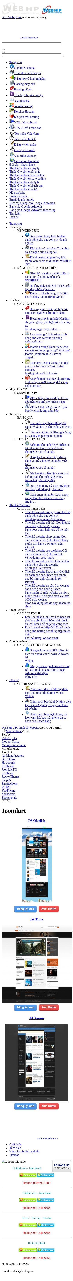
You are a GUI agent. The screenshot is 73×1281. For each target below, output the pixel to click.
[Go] (3, 49)
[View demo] (48, 911)
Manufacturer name (14, 745)
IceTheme (8, 766)
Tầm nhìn (15, 1148)
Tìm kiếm (15, 213)
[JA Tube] (37, 1001)
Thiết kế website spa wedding (27, 178)
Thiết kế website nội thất (24, 171)
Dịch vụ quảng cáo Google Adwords (32, 203)
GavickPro (8, 759)
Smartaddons (10, 783)
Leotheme (8, 773)
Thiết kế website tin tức (23, 189)
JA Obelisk (36, 821)
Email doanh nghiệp (21, 199)
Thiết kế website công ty (24, 168)
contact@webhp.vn (29, 37)
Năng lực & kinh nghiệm (24, 1151)
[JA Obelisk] (37, 903)
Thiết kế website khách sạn (26, 185)
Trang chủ (15, 62)
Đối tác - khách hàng (22, 164)
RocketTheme (10, 776)
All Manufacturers (13, 755)
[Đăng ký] (25, 911)
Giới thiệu (15, 1144)
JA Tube (36, 919)
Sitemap (14, 1155)
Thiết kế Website (19, 505)
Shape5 (6, 780)
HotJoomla (8, 762)
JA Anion (36, 1018)
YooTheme (8, 790)
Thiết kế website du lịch (24, 182)
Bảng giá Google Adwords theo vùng (32, 210)
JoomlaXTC (9, 769)
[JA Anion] (36, 1100)
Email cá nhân (18, 196)
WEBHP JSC (10, 727)
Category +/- (9, 738)
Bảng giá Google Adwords (25, 206)
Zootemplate (9, 797)
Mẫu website (17, 192)
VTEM (6, 787)
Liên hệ (14, 217)
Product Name (10, 741)
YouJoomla (8, 794)
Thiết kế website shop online (27, 175)
